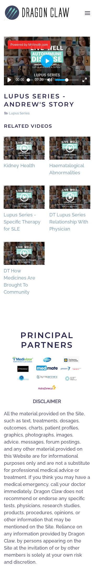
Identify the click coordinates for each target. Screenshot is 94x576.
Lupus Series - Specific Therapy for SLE (22, 222)
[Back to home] (36, 13)
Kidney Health (19, 165)
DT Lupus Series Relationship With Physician (68, 222)
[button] (87, 13)
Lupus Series (19, 113)
